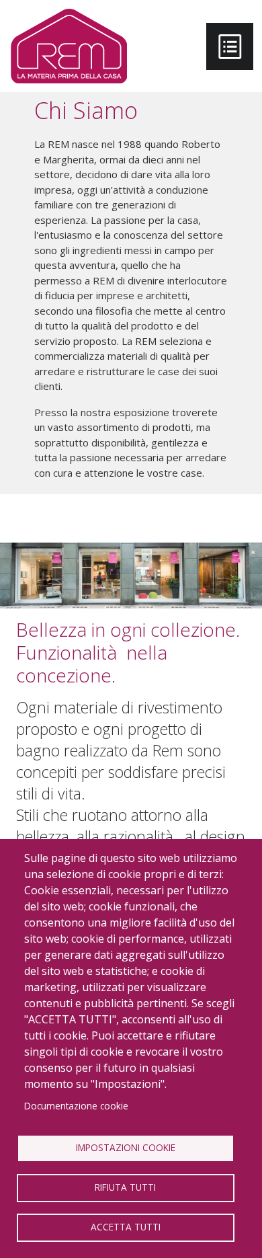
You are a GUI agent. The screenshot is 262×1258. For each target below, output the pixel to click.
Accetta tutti (126, 1226)
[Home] (69, 46)
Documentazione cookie (76, 1105)
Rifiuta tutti (125, 1187)
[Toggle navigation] (230, 46)
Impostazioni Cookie (125, 1147)
